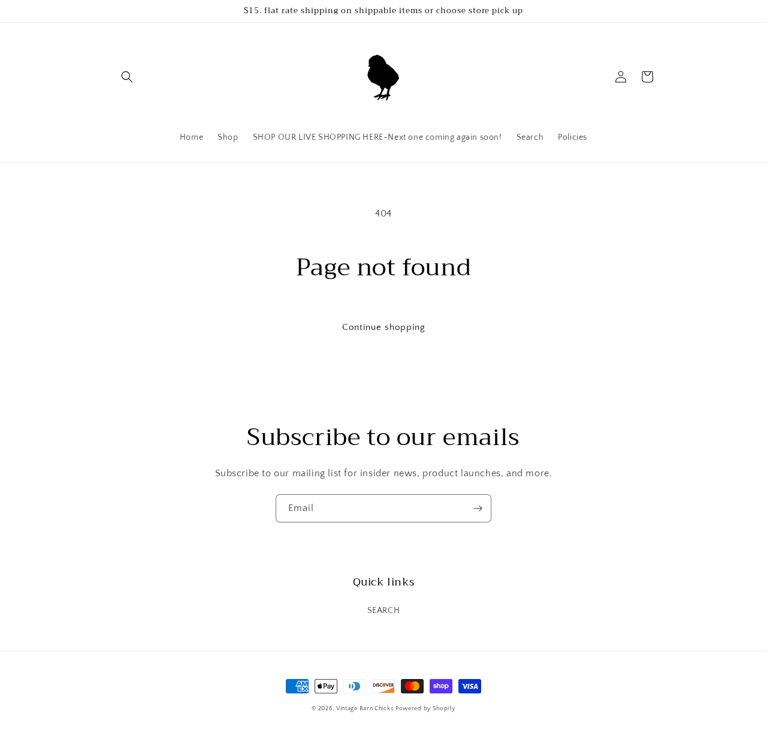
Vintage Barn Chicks (364, 708)
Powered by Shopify (425, 708)
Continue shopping (383, 327)
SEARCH (383, 610)
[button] (127, 77)
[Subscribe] (477, 508)
